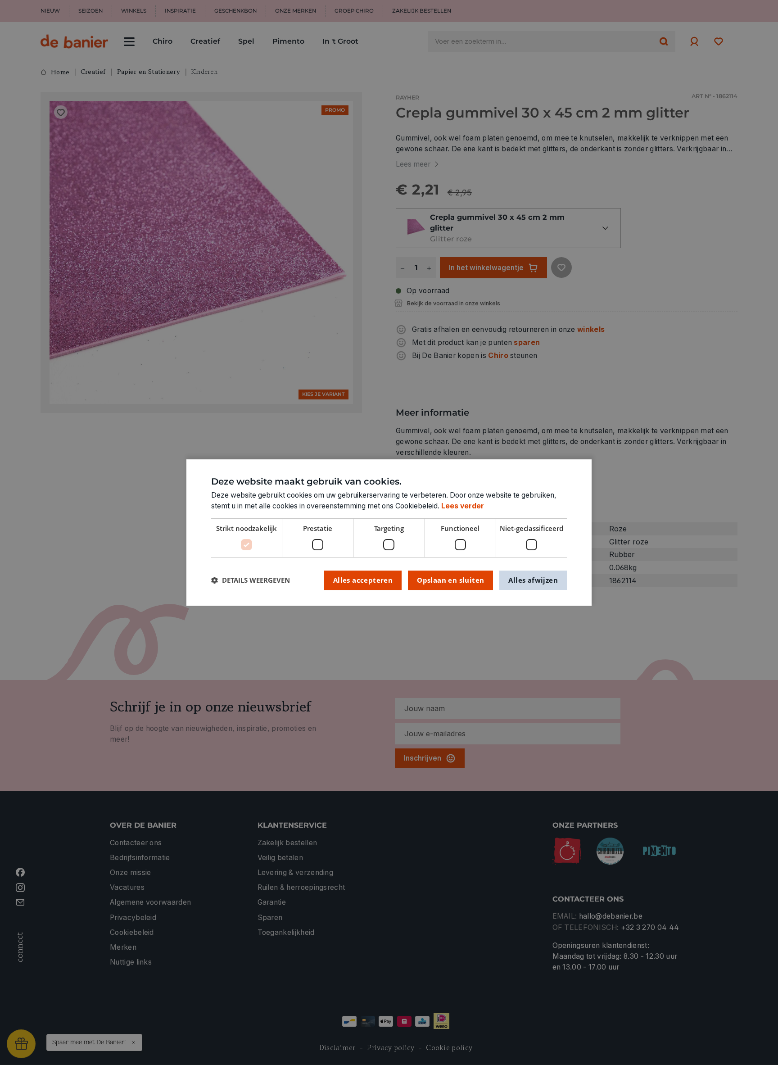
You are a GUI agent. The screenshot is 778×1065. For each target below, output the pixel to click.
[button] (250, 580)
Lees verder (462, 506)
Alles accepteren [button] (363, 580)
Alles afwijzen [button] (533, 580)
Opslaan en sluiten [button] (450, 580)
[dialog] (389, 532)
